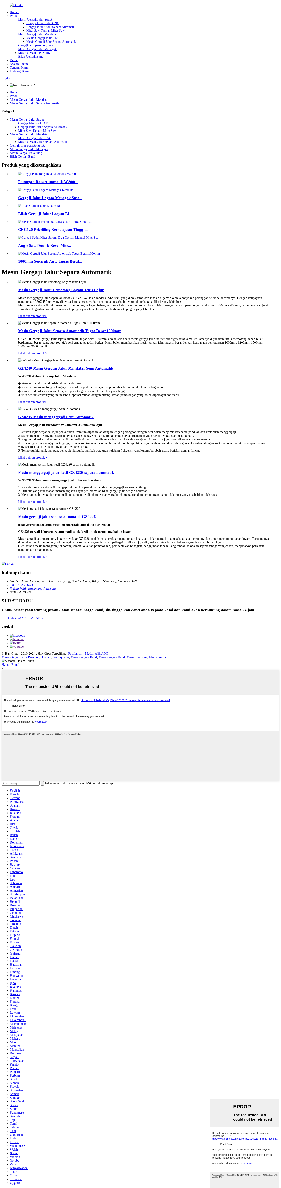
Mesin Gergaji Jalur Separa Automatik (51, 41)
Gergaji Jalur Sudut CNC (42, 23)
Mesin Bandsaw (137, 657)
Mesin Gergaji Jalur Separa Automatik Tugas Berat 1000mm (69, 331)
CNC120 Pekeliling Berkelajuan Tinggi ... (53, 229)
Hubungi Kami (19, 71)
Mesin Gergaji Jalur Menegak (37, 49)
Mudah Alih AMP (96, 653)
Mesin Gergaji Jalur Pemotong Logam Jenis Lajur (61, 290)
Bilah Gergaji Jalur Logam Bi (43, 213)
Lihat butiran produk (32, 316)
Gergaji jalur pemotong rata (36, 45)
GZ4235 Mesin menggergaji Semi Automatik (56, 417)
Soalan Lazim (19, 64)
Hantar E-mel (10, 664)
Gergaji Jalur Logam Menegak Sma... (50, 198)
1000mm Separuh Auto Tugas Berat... (50, 261)
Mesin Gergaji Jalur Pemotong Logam (26, 657)
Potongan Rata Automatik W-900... (48, 182)
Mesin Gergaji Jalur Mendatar (37, 34)
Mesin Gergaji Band (84, 657)
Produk (14, 15)
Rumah (14, 12)
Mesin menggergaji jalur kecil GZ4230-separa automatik (66, 472)
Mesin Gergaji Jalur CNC (43, 38)
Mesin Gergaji (158, 657)
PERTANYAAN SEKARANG (22, 618)
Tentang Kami (19, 67)
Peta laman (75, 653)
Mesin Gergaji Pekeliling (34, 52)
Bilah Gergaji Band (30, 56)
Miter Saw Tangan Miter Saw (45, 30)
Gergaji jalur (61, 657)
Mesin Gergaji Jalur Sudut (35, 19)
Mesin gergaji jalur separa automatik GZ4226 (57, 516)
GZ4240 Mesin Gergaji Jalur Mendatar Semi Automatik (65, 368)
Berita (14, 60)
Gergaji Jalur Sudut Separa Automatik (50, 27)
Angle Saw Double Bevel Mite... (44, 245)
